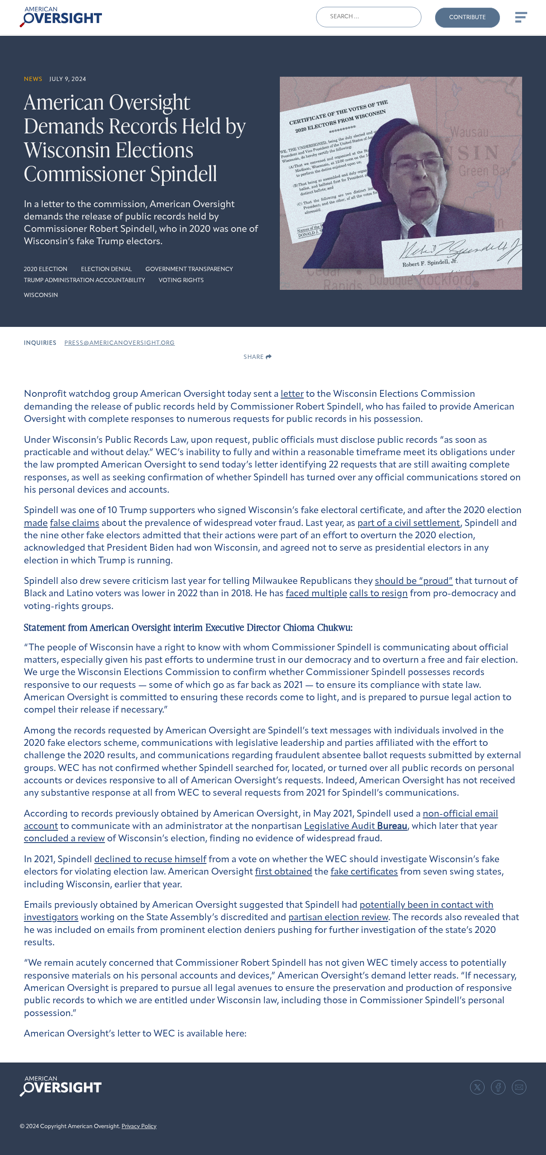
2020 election (45, 269)
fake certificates (364, 872)
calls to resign (378, 594)
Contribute (467, 17)
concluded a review (64, 839)
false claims (74, 523)
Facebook (498, 1087)
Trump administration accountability (84, 280)
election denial (106, 269)
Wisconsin (41, 295)
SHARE (255, 357)
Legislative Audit (355, 827)
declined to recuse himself (150, 860)
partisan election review (338, 918)
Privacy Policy (139, 1126)
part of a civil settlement (408, 523)
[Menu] (520, 17)
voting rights (181, 280)
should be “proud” (414, 581)
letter (292, 394)
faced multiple (316, 594)
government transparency (189, 269)
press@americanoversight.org (119, 343)
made (36, 523)
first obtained (283, 872)
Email (519, 1087)
